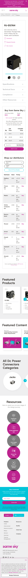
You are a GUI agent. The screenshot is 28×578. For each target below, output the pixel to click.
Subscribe (14, 502)
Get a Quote (10, 46)
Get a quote (9, 118)
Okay (26, 559)
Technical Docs (9, 89)
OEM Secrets (20, 263)
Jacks (13, 15)
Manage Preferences (13, 572)
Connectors (14, 14)
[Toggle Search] (4, 10)
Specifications (8, 84)
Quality (18, 525)
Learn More (22, 508)
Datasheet (9, 38)
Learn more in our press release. (14, 6)
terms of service (13, 508)
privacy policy (5, 508)
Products (6, 521)
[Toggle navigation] (2, 10)
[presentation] (25, 299)
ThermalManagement (7, 538)
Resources (18, 521)
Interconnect (7, 14)
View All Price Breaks (14, 170)
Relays (5, 530)
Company (18, 533)
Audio (5, 523)
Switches (6, 535)
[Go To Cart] (26, 10)
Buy (23, 178)
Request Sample (11, 42)
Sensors (6, 533)
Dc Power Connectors (5, 15)
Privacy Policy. (14, 265)
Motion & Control (8, 528)
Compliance (7, 95)
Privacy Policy (14, 509)
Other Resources (9, 100)
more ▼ (5, 233)
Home (2, 14)
